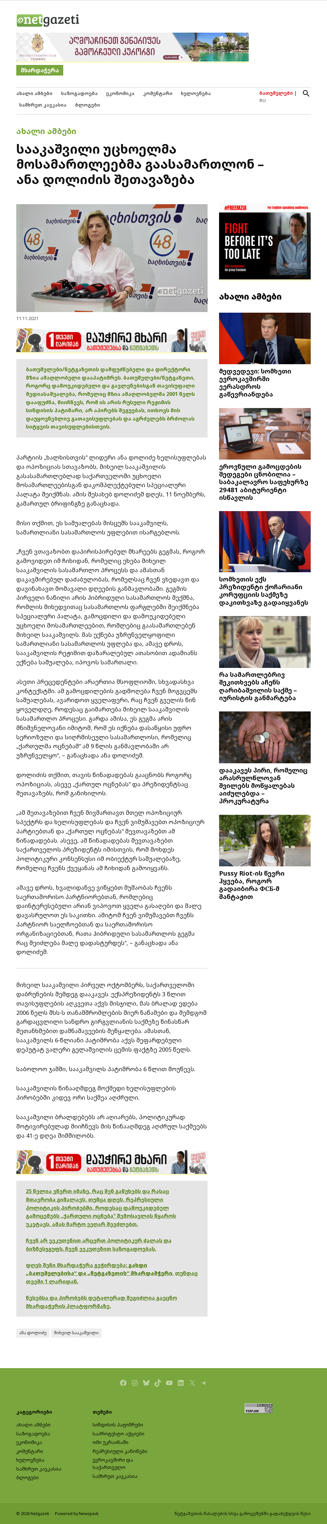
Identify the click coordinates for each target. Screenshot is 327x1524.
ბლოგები (87, 105)
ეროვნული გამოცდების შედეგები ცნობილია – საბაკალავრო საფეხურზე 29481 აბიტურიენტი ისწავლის (263, 482)
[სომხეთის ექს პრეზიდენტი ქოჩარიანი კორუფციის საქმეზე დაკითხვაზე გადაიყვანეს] (265, 542)
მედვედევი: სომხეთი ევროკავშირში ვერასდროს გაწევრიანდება (255, 382)
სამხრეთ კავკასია (42, 105)
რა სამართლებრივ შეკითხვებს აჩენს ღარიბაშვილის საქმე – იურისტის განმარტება (258, 686)
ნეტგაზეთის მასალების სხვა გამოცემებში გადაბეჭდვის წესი (243, 1513)
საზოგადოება (79, 93)
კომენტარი (157, 93)
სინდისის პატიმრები (118, 1425)
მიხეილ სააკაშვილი (76, 1333)
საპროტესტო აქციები (118, 1434)
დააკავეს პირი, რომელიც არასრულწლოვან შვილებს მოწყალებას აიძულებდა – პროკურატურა (263, 785)
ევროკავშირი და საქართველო (113, 1463)
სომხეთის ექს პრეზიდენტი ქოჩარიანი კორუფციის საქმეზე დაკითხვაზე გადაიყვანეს (263, 590)
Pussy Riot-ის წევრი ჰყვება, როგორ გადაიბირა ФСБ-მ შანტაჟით (252, 885)
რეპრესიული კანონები (120, 1451)
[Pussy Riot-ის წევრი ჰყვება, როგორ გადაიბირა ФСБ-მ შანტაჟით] (265, 841)
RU (262, 100)
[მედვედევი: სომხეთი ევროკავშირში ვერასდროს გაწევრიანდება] (265, 339)
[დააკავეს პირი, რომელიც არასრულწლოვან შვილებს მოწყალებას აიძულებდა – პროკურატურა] (265, 738)
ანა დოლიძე (33, 1333)
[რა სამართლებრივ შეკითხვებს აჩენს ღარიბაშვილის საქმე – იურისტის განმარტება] (265, 642)
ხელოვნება (196, 93)
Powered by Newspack (77, 1513)
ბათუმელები (276, 93)
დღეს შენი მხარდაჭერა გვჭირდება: (77, 1265)
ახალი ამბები (34, 93)
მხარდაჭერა (40, 70)
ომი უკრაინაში (110, 1442)
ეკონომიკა (120, 93)
